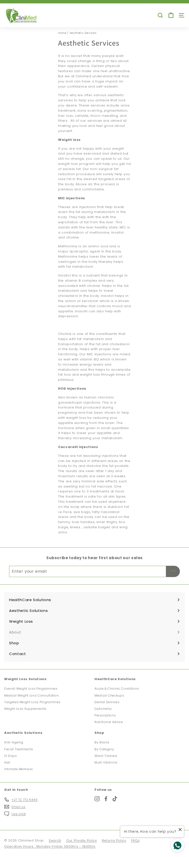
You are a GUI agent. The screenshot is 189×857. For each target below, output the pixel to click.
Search (55, 840)
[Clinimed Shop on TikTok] (114, 798)
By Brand (101, 742)
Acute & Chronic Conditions (116, 688)
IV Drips (10, 756)
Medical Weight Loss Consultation (31, 695)
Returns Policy (114, 840)
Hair (7, 762)
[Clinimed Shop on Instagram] (97, 798)
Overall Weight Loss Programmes (31, 688)
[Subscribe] (173, 571)
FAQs (135, 840)
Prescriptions (105, 715)
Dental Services (107, 702)
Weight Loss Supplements (25, 709)
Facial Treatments (18, 749)
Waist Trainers (105, 756)
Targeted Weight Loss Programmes (32, 702)
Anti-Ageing (13, 742)
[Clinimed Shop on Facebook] (106, 798)
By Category (104, 749)
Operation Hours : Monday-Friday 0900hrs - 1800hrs (49, 846)
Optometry (103, 709)
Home (62, 33)
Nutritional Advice (108, 722)
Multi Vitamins (106, 762)
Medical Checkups (109, 695)
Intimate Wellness (18, 769)
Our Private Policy (81, 840)
